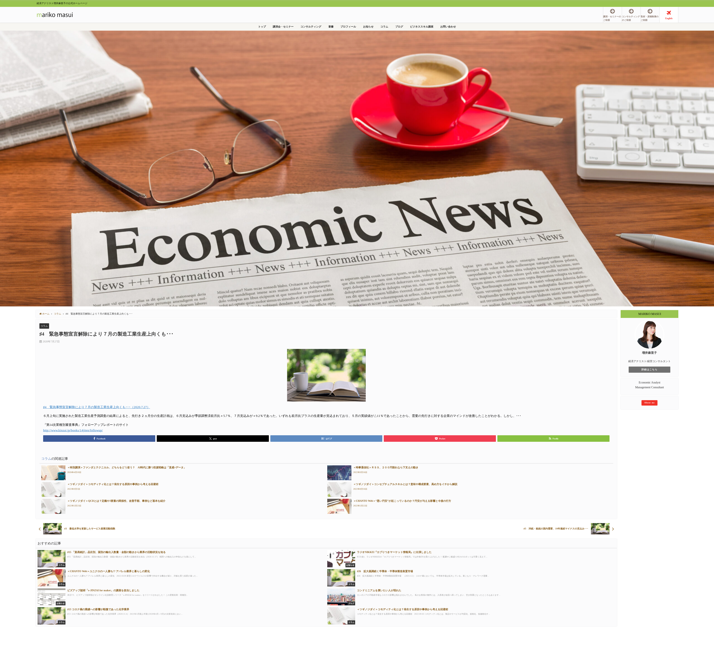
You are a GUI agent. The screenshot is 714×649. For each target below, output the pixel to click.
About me (649, 402)
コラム (384, 26)
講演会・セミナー (283, 26)
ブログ (399, 26)
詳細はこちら (649, 369)
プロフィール (348, 26)
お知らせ (368, 26)
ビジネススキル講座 (421, 26)
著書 (331, 26)
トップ (262, 26)
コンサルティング (310, 26)
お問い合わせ (448, 26)
